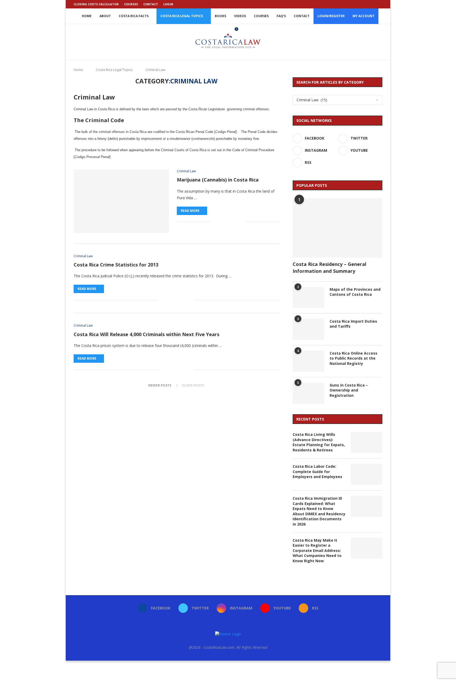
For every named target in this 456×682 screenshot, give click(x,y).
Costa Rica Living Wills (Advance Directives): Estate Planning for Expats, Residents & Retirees (319, 442)
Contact (150, 4)
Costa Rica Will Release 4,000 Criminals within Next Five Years (146, 334)
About (105, 16)
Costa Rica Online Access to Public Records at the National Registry (353, 358)
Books (220, 16)
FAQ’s (281, 16)
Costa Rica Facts (134, 16)
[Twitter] (363, 4)
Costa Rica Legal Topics (181, 16)
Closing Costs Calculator (96, 4)
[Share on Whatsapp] (230, 221)
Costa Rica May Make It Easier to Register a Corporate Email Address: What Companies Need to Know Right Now (317, 550)
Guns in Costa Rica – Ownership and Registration (349, 390)
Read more (190, 210)
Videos (240, 16)
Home (87, 16)
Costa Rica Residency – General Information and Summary (329, 267)
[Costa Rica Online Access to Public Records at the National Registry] (308, 361)
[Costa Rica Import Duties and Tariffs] (308, 329)
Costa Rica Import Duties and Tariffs (353, 324)
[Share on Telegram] (236, 221)
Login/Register (331, 16)
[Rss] (381, 4)
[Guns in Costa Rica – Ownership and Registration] (308, 393)
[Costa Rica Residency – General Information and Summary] (337, 228)
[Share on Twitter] (219, 221)
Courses (131, 4)
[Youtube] (375, 4)
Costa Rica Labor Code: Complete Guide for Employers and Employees (317, 471)
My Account (363, 16)
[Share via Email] (241, 221)
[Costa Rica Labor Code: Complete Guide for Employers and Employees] (366, 474)
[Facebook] (356, 4)
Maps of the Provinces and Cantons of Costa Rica (355, 292)
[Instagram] (369, 4)
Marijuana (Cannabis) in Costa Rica (218, 180)
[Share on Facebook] (214, 221)
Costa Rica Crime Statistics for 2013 (116, 264)
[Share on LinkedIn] (225, 221)
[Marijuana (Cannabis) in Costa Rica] (121, 201)
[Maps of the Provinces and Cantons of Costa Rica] (308, 297)
